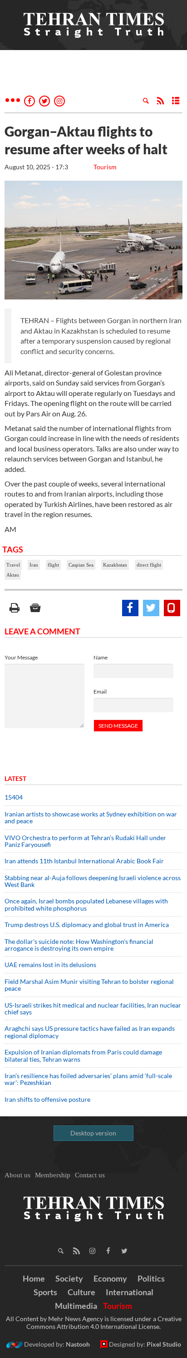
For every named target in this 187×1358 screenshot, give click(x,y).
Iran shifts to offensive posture (47, 1099)
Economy (110, 1278)
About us (17, 1175)
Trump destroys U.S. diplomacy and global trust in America (87, 924)
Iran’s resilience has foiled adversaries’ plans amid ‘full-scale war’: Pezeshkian (88, 1079)
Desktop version (93, 1133)
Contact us (90, 1175)
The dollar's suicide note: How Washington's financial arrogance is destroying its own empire (79, 944)
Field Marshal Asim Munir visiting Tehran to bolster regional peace (89, 985)
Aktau (12, 575)
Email (100, 691)
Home (34, 1278)
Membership (52, 1175)
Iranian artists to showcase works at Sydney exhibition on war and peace (91, 817)
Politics (151, 1278)
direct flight (149, 565)
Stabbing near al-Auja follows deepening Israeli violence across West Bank (93, 881)
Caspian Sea (81, 565)
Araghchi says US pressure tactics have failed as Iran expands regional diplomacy (90, 1031)
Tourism (105, 167)
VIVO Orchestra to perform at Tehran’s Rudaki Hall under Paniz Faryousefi (85, 841)
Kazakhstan (115, 565)
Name (101, 657)
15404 (14, 797)
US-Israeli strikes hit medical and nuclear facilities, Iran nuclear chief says (93, 1008)
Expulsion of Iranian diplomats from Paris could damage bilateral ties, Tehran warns (83, 1055)
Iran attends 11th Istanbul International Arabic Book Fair (84, 861)
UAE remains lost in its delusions (50, 964)
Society (69, 1278)
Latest (15, 778)
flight (53, 565)
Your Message (21, 657)
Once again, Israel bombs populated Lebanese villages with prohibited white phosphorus (86, 904)
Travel (13, 565)
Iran (34, 565)
